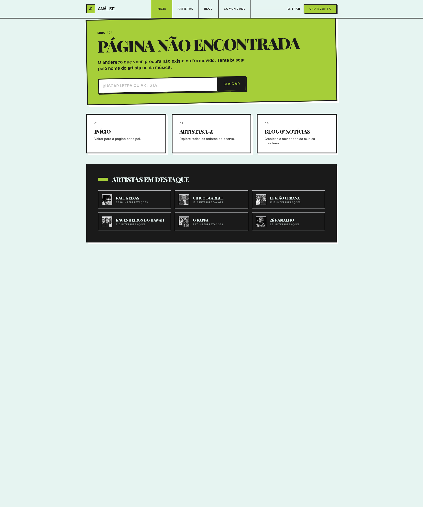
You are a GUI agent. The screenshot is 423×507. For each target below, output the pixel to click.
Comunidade (234, 8)
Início (161, 8)
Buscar (231, 84)
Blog (208, 8)
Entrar (294, 8)
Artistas (185, 8)
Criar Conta (320, 8)
